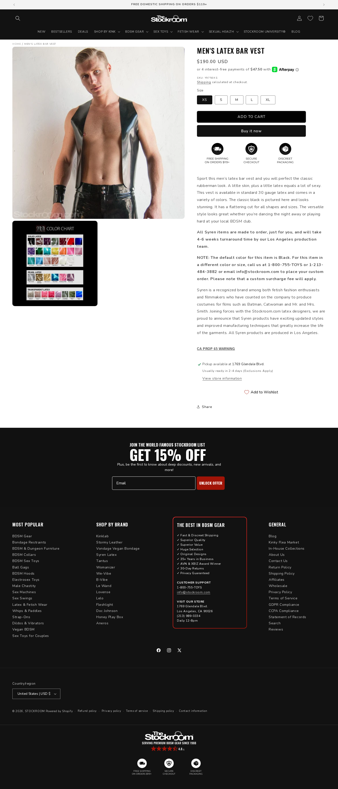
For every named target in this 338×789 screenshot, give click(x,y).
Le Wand (103, 586)
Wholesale (278, 586)
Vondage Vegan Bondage (118, 548)
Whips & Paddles (27, 611)
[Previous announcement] (14, 4)
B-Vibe (102, 579)
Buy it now (251, 131)
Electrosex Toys (26, 579)
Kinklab (102, 536)
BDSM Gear (22, 536)
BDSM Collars (24, 554)
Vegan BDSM (23, 629)
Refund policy (87, 711)
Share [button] (207, 407)
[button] (17, 18)
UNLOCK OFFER (210, 483)
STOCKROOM (35, 711)
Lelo (99, 598)
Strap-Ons (21, 617)
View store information (222, 378)
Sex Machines (24, 592)
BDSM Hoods (23, 573)
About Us (277, 554)
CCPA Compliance (284, 611)
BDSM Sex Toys (25, 561)
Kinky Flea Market (284, 542)
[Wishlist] (310, 18)
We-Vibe (103, 573)
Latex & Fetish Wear (29, 604)
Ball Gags (20, 567)
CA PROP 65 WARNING (216, 349)
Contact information (193, 711)
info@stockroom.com (193, 592)
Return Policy (280, 567)
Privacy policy (111, 711)
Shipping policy (163, 711)
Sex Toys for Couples (30, 635)
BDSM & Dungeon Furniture (35, 548)
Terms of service (137, 711)
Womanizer (105, 567)
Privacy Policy (280, 592)
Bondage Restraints (29, 542)
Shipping (204, 82)
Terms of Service (283, 598)
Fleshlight (104, 604)
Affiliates (277, 579)
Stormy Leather (109, 542)
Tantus (102, 561)
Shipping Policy (282, 573)
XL (268, 99)
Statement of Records (287, 617)
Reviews (276, 629)
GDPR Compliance (284, 604)
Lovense (103, 592)
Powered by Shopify (59, 711)
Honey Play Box (109, 617)
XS (204, 99)
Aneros (102, 623)
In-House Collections (287, 548)
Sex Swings (22, 598)
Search (275, 623)
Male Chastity (24, 586)
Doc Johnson (107, 611)
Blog (272, 536)
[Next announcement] (323, 4)
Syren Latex (106, 554)
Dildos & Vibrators (28, 623)
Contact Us (278, 561)
